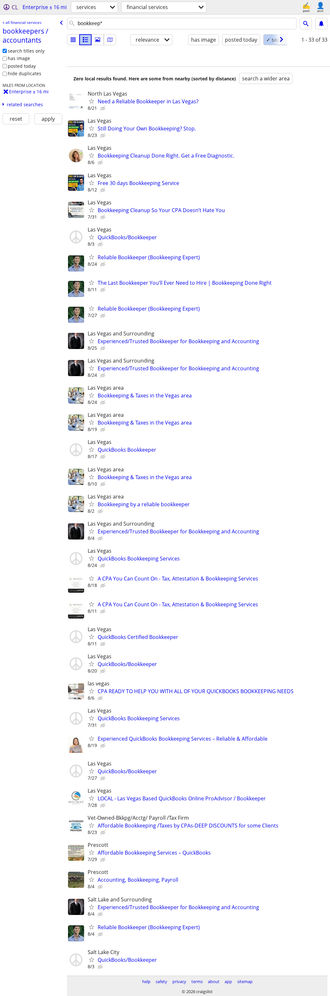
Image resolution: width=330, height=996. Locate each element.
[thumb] (85, 39)
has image (19, 58)
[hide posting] (103, 108)
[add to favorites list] (91, 101)
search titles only (26, 51)
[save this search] (321, 23)
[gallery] (98, 39)
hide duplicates (24, 73)
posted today (22, 66)
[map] (110, 39)
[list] (73, 39)
